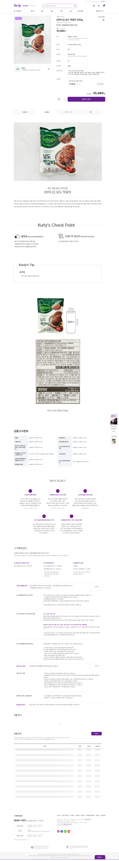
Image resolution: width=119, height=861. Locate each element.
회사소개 (59, 815)
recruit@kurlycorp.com (66, 824)
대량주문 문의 (20, 836)
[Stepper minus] (98, 84)
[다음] (60, 724)
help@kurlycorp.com (24, 839)
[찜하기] (48, 69)
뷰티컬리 (33, 6)
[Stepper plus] (102, 84)
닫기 (96, 587)
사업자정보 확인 (88, 819)
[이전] (55, 724)
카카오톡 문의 (20, 826)
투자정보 (72, 815)
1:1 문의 (47, 739)
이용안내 (98, 815)
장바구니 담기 (86, 99)
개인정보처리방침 (90, 815)
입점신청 (103, 815)
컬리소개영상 (65, 815)
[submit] (75, 5)
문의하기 (96, 733)
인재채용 (77, 815)
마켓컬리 (25, 6)
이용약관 (83, 815)
